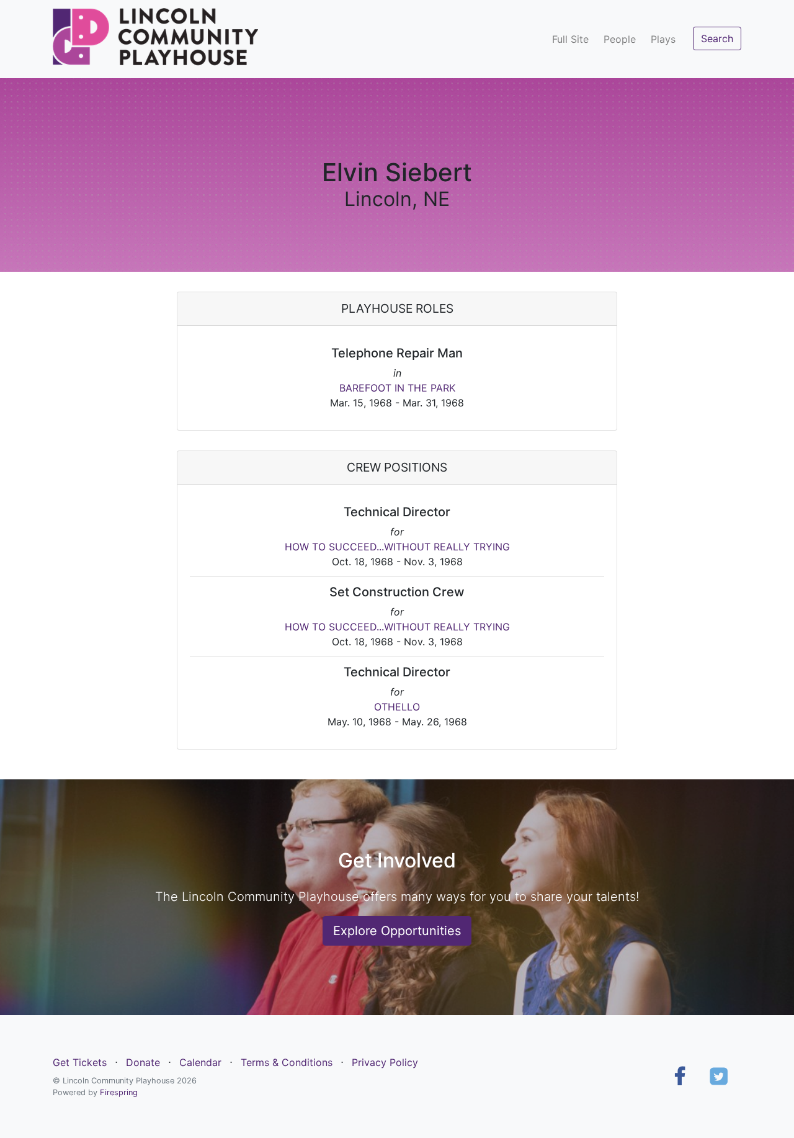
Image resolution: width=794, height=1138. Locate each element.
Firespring (119, 1092)
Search (717, 38)
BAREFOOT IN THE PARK (397, 388)
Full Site (570, 39)
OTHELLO (397, 707)
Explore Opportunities (397, 930)
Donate (143, 1062)
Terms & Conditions (286, 1062)
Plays (663, 39)
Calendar (200, 1062)
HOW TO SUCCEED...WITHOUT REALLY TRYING (397, 546)
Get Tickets (80, 1062)
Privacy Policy (385, 1062)
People (620, 39)
